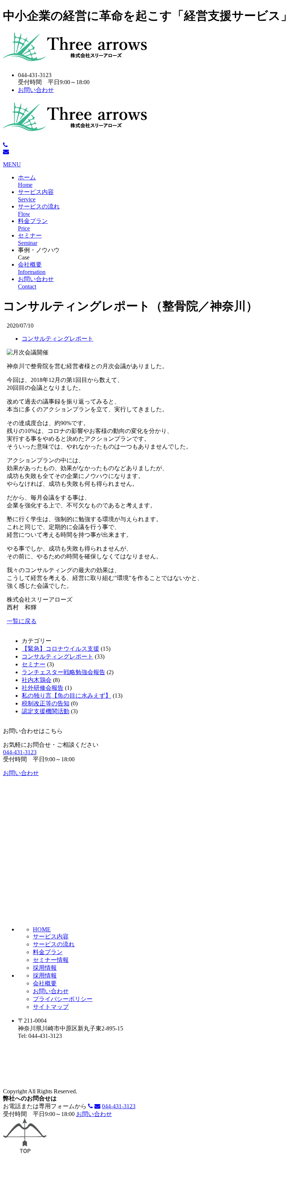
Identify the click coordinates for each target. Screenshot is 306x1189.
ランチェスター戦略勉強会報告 (63, 672)
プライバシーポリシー (63, 999)
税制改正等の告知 (45, 703)
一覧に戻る (22, 621)
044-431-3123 (20, 752)
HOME (42, 929)
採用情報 (45, 968)
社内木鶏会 (36, 680)
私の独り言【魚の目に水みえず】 (66, 695)
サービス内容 (51, 936)
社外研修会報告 (42, 688)
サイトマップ (51, 1007)
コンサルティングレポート (57, 338)
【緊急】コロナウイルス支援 (60, 648)
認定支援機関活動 (45, 711)
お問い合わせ (36, 90)
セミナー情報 (51, 960)
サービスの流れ (54, 944)
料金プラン (48, 952)
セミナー (34, 664)
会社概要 (45, 983)
